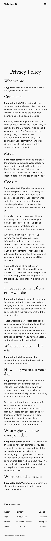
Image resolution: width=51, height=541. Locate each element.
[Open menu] (45, 3)
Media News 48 (10, 4)
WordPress (20, 535)
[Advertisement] (25, 35)
